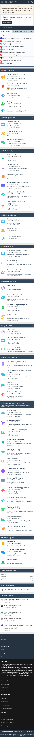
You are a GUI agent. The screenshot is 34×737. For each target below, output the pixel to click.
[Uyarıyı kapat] (31, 7)
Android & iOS (11, 155)
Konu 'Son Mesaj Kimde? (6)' (12, 612)
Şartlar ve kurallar (5, 643)
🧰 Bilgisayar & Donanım (9, 215)
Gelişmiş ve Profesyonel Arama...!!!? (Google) (18, 463)
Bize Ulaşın (3, 691)
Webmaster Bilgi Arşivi (14, 507)
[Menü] (2, 2)
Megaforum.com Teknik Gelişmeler (16, 78)
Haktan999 (16, 225)
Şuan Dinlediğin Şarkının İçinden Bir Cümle (14, 52)
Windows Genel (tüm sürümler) (17, 250)
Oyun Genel (11, 330)
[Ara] (32, 2)
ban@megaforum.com (7, 719)
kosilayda (29, 98)
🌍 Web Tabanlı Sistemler (9, 357)
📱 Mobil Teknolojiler (8, 151)
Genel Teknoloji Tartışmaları (16, 139)
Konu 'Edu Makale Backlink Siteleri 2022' (16, 599)
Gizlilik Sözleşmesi (5, 684)
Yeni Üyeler (11, 102)
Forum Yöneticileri (5, 705)
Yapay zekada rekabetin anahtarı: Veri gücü (18, 472)
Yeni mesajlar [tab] (6, 31)
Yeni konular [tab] (18, 31)
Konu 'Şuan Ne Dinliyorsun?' (12, 618)
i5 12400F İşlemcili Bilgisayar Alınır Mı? (16, 143)
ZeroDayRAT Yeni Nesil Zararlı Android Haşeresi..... (19, 186)
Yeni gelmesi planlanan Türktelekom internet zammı (20, 208)
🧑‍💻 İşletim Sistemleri (7, 246)
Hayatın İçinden (12, 559)
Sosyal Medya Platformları (16, 439)
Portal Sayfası (4, 701)
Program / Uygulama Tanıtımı (16, 295)
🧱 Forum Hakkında (7, 70)
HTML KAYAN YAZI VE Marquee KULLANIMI (18, 318)
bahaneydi (16, 343)
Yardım (2, 649)
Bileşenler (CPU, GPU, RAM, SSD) (17, 229)
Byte (14, 397)
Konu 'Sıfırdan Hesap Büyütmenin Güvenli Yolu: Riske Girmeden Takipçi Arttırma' (18, 626)
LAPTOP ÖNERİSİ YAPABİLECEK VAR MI (17, 168)
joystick (9, 334)
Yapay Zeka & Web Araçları (16, 468)
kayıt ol (25, 8)
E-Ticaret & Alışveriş (13, 420)
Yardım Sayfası (4, 687)
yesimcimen (16, 170)
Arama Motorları (12, 459)
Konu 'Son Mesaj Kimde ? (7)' (12, 606)
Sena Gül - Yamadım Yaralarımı (14, 563)
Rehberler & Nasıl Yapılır (15, 131)
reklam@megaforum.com (7, 722)
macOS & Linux (12, 260)
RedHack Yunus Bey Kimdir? (14, 289)
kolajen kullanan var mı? (13, 98)
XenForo (9, 382)
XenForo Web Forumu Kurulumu (15, 386)
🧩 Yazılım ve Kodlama (8, 281)
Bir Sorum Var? (12, 94)
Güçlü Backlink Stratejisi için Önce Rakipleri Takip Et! (20, 521)
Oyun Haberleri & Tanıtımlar (16, 338)
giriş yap (6, 10)
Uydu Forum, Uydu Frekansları (17, 497)
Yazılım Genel (11, 285)
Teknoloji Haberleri (13, 122)
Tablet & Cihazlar (12, 164)
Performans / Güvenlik (14, 392)
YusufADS (15, 522)
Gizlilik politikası (5, 646)
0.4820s (32, 734)
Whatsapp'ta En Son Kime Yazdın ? (12, 60)
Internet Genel (11, 410)
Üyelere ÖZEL (11, 542)
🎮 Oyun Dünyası (6, 326)
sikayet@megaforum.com (7, 726)
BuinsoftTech (17, 188)
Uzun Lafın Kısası (11, 546)
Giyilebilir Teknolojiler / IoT (15, 174)
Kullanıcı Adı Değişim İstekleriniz (17, 88)
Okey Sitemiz (4, 698)
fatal (14, 160)
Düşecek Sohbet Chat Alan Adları (15, 482)
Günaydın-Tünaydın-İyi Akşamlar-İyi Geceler (14, 55)
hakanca (16, 209)
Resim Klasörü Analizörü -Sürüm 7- (16, 309)
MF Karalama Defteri (8, 49)
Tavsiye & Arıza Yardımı (14, 237)
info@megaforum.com (7, 716)
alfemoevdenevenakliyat (20, 532)
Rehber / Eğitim (12, 314)
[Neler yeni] (28, 2)
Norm (14, 484)
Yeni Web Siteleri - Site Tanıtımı (17, 526)
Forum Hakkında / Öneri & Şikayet (19, 84)
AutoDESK (15, 493)
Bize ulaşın (3, 639)
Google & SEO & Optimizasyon (17, 430)
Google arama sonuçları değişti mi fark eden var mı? (20, 434)
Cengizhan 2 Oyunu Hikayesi (14, 351)
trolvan (31, 351)
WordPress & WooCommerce (16, 361)
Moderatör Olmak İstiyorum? (16, 111)
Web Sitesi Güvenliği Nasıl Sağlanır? (16, 396)
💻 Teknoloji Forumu (8, 118)
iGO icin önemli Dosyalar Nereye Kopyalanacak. (19, 196)
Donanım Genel (12, 219)
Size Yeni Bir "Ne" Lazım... (9, 58)
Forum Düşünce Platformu (16, 550)
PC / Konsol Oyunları (13, 347)
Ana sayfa (3, 653)
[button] (17, 636)
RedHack (16, 291)
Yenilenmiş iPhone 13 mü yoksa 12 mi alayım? (18, 159)
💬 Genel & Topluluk (7, 538)
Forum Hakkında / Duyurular (16, 74)
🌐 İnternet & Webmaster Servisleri (12, 403)
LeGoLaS (25, 546)
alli (14, 426)
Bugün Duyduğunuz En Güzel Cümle (12, 44)
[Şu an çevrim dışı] (0, 37)
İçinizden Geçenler (7, 63)
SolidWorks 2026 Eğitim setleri (14, 492)
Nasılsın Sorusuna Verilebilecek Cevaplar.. (13, 46)
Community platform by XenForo (17, 731)
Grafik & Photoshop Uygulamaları (18, 488)
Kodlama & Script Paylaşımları (17, 305)
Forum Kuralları (5, 681)
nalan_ (31, 580)
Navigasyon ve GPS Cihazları (16, 192)
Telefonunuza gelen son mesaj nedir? (12, 41)
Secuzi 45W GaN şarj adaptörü (14, 223)
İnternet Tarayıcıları (13, 449)
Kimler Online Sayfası (6, 708)
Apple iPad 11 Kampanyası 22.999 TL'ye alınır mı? (19, 424)
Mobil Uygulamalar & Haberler (17, 182)
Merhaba (9, 106)
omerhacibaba (16, 127)
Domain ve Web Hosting (15, 478)
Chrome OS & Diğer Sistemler (16, 270)
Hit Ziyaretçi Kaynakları (14, 517)
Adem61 (19, 334)
